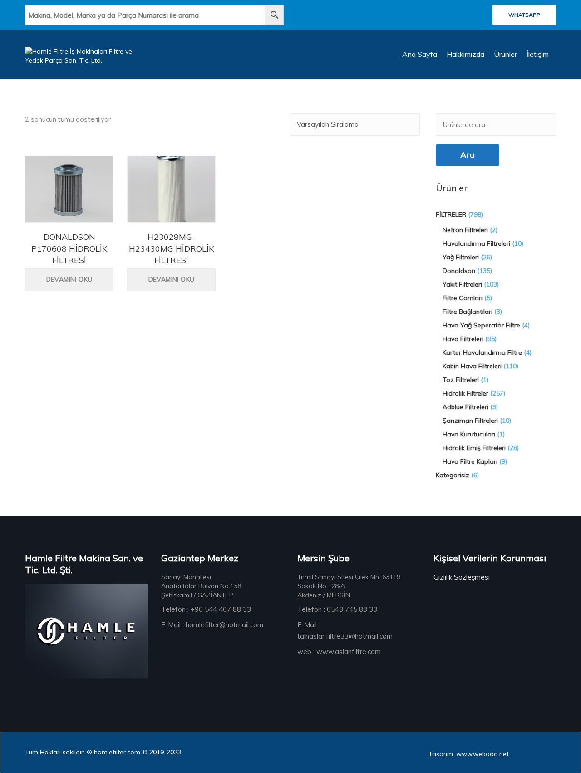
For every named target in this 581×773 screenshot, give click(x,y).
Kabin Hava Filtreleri (472, 366)
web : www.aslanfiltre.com (339, 651)
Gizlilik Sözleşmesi (461, 577)
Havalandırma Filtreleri (476, 243)
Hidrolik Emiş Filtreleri (474, 448)
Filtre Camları (463, 298)
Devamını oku (69, 279)
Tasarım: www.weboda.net (468, 754)
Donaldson (459, 271)
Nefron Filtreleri (465, 230)
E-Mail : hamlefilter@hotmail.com (212, 624)
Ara (467, 154)
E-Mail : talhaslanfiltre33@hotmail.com (345, 630)
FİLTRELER (451, 214)
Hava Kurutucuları (469, 434)
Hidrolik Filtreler (465, 393)
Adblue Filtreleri (465, 407)
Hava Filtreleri (463, 339)
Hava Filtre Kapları (470, 461)
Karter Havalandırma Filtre (482, 352)
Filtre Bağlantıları (467, 311)
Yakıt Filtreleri (462, 284)
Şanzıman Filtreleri (470, 420)
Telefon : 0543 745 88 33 (337, 609)
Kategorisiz (452, 475)
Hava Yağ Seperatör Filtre (481, 325)
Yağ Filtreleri (461, 257)
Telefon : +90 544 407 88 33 (206, 609)
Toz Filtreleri (461, 380)
